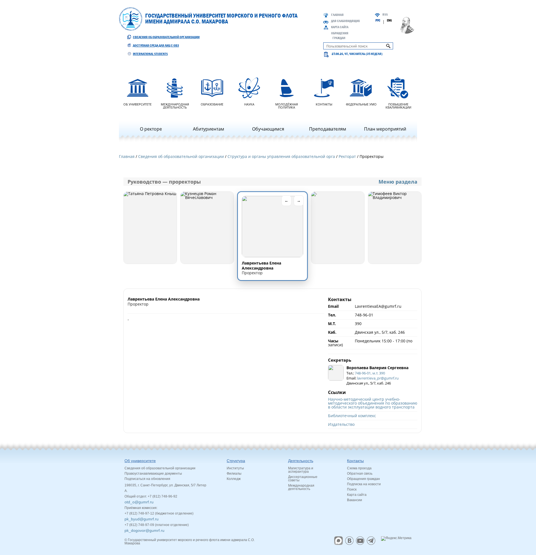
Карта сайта (339, 27)
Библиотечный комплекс (352, 415)
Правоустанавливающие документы (153, 473)
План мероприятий (385, 129)
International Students (150, 54)
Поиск (351, 489)
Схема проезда (359, 468)
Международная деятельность (175, 105)
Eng (389, 20)
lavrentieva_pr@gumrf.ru (378, 378)
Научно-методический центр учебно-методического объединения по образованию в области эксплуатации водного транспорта (372, 403)
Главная (337, 15)
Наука (249, 104)
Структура (236, 460)
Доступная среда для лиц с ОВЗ (156, 45)
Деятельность (300, 460)
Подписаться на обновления (147, 479)
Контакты (324, 104)
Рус (377, 20)
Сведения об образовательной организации (166, 37)
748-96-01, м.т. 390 (370, 373)
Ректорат (347, 156)
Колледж (234, 479)
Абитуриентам (208, 129)
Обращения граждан (363, 479)
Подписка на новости (364, 484)
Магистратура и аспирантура (300, 470)
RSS (385, 14)
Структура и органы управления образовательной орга (281, 156)
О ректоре (151, 129)
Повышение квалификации (398, 105)
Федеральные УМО (361, 104)
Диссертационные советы (302, 478)
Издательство (341, 424)
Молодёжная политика (286, 105)
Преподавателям (327, 129)
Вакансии (354, 500)
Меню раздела (398, 181)
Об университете (137, 104)
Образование (212, 104)
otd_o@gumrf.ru (139, 502)
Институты (235, 468)
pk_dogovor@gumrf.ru (144, 530)
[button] (150, 227)
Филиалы (234, 473)
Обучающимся (268, 129)
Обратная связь (359, 473)
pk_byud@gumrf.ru (142, 519)
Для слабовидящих (345, 21)
